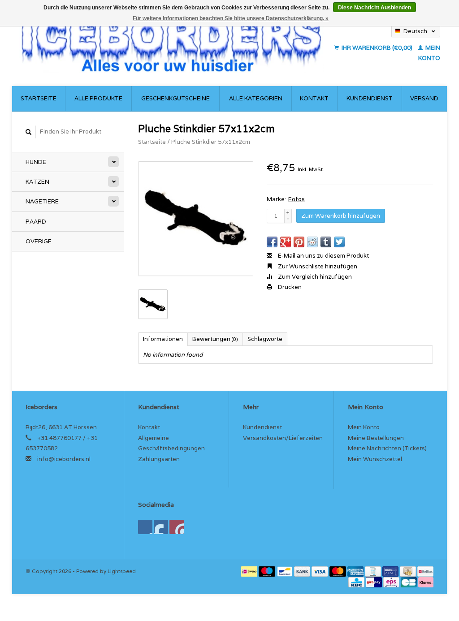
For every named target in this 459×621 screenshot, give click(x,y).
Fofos (296, 199)
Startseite (38, 98)
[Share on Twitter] (339, 242)
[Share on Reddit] (312, 242)
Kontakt (314, 98)
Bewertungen (215, 339)
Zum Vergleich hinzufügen (314, 276)
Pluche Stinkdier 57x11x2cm (210, 142)
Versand (424, 98)
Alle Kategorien (255, 98)
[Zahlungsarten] (250, 571)
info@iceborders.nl (64, 459)
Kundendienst (369, 98)
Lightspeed (122, 571)
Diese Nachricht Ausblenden (374, 7)
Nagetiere (42, 201)
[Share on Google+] (285, 242)
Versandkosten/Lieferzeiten (283, 438)
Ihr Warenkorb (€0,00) (377, 48)
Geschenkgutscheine (175, 98)
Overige (39, 241)
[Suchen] (28, 131)
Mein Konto (364, 427)
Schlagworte (264, 339)
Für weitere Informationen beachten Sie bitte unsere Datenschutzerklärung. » (231, 18)
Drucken (289, 287)
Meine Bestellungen (376, 438)
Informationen (163, 339)
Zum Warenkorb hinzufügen (340, 216)
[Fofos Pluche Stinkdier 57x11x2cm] (196, 219)
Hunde (36, 162)
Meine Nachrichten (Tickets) (387, 448)
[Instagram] (176, 527)
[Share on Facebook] (272, 242)
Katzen (37, 181)
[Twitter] (161, 527)
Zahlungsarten (159, 459)
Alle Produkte (98, 98)
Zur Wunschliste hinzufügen (317, 266)
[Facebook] (145, 527)
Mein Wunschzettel (375, 459)
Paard (36, 221)
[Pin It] (299, 242)
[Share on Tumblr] (325, 242)
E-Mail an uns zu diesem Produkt (323, 255)
